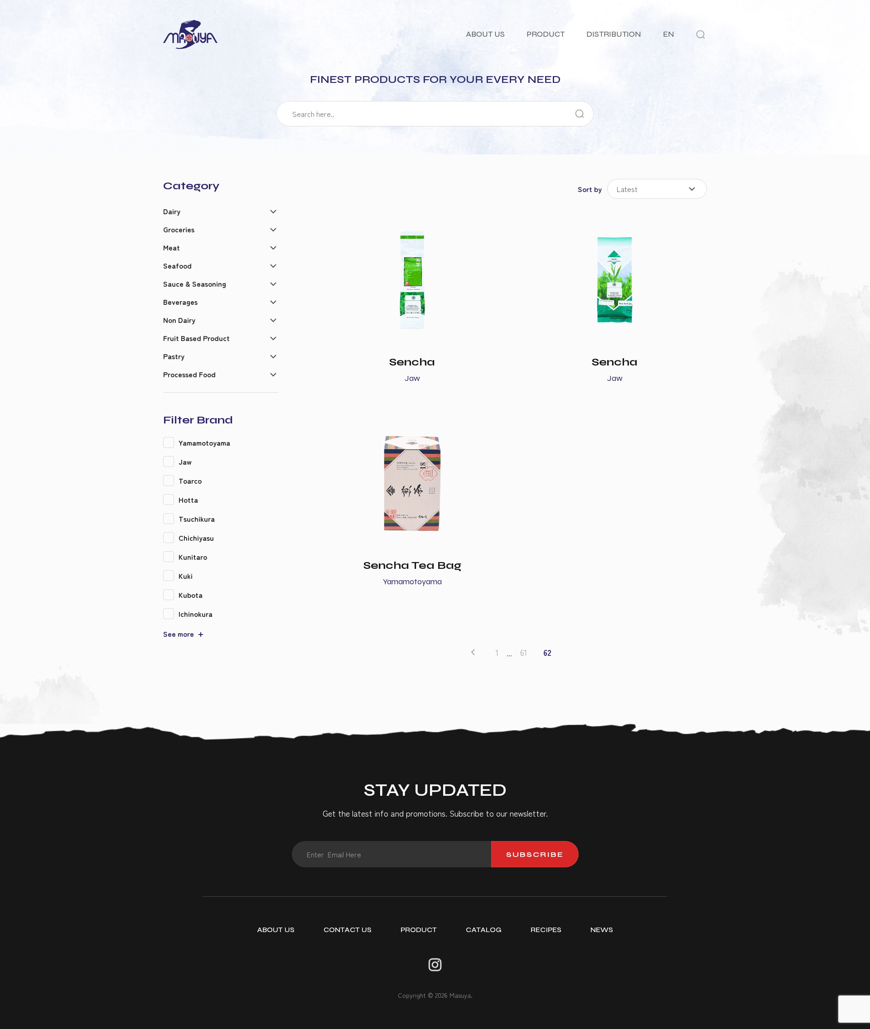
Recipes (546, 929)
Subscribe (535, 854)
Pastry (173, 356)
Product (546, 34)
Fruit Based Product (196, 337)
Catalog (484, 929)
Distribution (613, 34)
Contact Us (348, 929)
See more (178, 633)
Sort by (590, 188)
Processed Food (189, 374)
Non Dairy (179, 319)
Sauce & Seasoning (194, 283)
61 (523, 652)
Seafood (177, 265)
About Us (485, 34)
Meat (171, 247)
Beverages (180, 301)
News (601, 929)
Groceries (178, 229)
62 (547, 652)
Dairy (171, 211)
